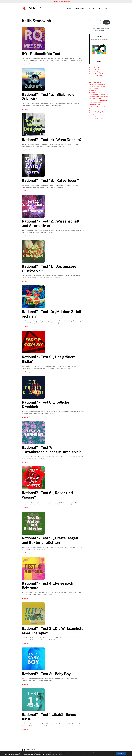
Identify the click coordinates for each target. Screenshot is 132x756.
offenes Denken (104, 96)
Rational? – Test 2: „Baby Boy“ (47, 674)
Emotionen (101, 69)
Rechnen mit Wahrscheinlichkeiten (99, 107)
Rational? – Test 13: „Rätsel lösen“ (50, 180)
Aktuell (69, 8)
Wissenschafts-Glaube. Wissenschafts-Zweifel (99, 120)
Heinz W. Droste (100, 76)
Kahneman (92, 86)
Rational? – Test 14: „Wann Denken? (52, 139)
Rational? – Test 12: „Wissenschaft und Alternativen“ (50, 223)
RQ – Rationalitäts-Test (41, 53)
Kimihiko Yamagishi (94, 90)
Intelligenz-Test (94, 84)
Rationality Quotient (94, 100)
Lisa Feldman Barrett (94, 94)
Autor (98, 8)
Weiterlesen (25, 64)
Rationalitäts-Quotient (80, 8)
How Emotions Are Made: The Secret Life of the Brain (98, 79)
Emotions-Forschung (94, 72)
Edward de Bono (93, 69)
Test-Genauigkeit (93, 113)
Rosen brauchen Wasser (95, 109)
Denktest (106, 8)
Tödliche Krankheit (103, 113)
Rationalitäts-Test (94, 104)
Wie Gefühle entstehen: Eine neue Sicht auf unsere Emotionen (99, 115)
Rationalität (104, 100)
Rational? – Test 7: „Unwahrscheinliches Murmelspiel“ (52, 449)
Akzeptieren (121, 753)
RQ (103, 109)
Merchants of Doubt (94, 96)
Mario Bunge (104, 94)
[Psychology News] (31, 9)
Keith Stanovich (94, 88)
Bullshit (91, 67)
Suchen (91, 19)
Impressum (67, 1)
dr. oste (107, 68)
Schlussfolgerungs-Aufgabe (97, 111)
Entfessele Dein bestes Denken (98, 74)
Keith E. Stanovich (101, 86)
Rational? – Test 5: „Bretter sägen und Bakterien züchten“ (50, 540)
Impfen (91, 82)
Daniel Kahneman (99, 68)
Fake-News (92, 76)
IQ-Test (103, 84)
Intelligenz (92, 8)
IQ (100, 84)
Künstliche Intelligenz (94, 92)
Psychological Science (95, 98)
